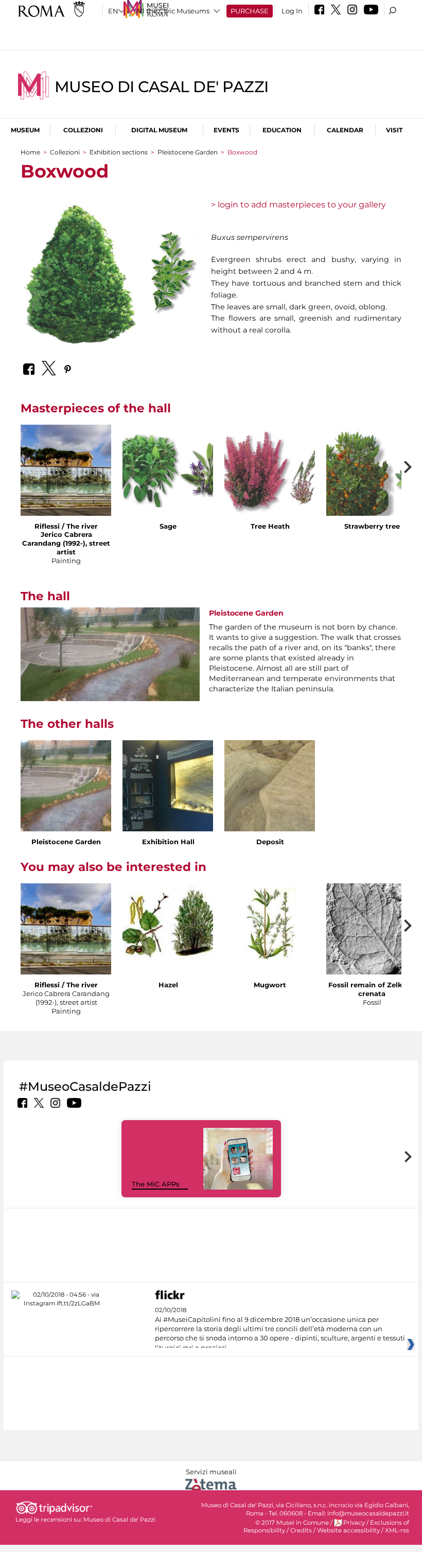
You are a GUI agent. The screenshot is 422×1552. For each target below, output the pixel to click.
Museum (25, 130)
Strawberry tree (372, 526)
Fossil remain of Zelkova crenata (371, 989)
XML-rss (397, 1530)
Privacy (354, 1522)
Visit (394, 130)
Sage (168, 526)
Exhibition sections (119, 152)
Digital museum (159, 130)
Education (282, 130)
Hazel (168, 985)
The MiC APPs (156, 1184)
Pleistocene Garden (187, 152)
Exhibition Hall (168, 842)
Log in (292, 11)
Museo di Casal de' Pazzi (162, 86)
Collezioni (83, 130)
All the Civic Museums (172, 11)
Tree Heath (270, 526)
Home (30, 152)
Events (226, 130)
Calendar (345, 130)
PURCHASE (250, 11)
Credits (301, 1530)
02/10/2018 (280, 1329)
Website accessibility (348, 1530)
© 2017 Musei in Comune (292, 1522)
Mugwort (270, 985)
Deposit (270, 842)
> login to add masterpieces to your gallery (298, 205)
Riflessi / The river (66, 526)
